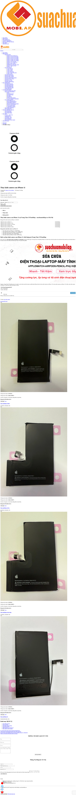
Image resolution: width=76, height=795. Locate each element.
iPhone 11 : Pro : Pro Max (11, 61)
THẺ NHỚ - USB (8, 116)
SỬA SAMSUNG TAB (9, 87)
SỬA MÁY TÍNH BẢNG (7, 725)
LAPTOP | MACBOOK (7, 40)
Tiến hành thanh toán (11, 793)
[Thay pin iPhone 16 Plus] (33, 391)
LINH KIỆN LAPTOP (11, 106)
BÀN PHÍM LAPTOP (11, 100)
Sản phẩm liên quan (3, 301)
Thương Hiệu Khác (8, 88)
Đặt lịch (1, 50)
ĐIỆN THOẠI (5, 38)
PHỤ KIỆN (5, 42)
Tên (1, 764)
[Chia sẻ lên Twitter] (2, 206)
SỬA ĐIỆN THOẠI (6, 723)
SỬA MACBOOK (6, 726)
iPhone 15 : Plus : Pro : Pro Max (12, 57)
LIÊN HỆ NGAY (6, 43)
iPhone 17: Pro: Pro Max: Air (12, 55)
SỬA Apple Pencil (8, 110)
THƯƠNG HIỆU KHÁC (9, 81)
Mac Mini (9, 95)
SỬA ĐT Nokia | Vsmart (9, 76)
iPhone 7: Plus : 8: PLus (11, 63)
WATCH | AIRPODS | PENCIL (8, 41)
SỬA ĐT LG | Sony (8, 79)
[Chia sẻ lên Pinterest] (6, 206)
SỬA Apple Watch (8, 111)
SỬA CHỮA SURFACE (9, 107)
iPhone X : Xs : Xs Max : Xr (12, 62)
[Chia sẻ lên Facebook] (1, 206)
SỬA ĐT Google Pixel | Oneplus (11, 77)
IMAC (8, 92)
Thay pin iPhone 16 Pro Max (5, 612)
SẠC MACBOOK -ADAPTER (13, 98)
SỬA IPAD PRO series (9, 85)
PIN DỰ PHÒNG (8, 118)
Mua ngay (2, 401)
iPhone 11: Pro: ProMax (9, 190)
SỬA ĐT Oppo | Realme (9, 75)
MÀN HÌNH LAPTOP (11, 102)
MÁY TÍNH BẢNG (6, 39)
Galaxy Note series (10, 71)
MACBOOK (9, 96)
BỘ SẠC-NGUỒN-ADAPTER (13, 103)
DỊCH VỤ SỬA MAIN (11, 97)
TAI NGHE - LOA (8, 117)
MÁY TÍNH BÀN (8, 108)
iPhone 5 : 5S (9, 66)
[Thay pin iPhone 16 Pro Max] (33, 600)
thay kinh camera (7, 299)
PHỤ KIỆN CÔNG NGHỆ (8, 728)
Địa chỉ (1, 769)
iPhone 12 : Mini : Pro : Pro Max (13, 60)
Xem (5, 401)
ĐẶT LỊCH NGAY (38, 754)
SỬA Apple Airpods (8, 112)
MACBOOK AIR (10, 93)
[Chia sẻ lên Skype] (9, 206)
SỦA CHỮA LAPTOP (9, 99)
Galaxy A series (10, 69)
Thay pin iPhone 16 (4, 716)
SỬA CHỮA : (5, 37)
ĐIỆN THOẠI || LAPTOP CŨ (8, 727)
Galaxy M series (10, 68)
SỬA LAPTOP (5, 724)
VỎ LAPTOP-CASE (11, 105)
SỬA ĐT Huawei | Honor (9, 78)
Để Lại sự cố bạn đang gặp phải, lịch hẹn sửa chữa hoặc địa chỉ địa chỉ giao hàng (14, 772)
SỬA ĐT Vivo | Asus (8, 80)
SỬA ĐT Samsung (8, 67)
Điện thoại (2, 765)
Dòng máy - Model (3, 202)
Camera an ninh (7, 115)
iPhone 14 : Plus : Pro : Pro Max (12, 58)
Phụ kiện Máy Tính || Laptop (10, 119)
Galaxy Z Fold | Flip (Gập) (12, 72)
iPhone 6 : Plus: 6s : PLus (11, 65)
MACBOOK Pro (10, 94)
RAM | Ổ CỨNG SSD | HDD (10, 90)
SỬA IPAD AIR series (9, 83)
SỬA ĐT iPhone (8, 54)
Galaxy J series (9, 73)
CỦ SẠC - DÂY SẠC (9, 114)
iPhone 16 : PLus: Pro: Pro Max (12, 56)
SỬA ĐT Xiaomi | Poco (9, 74)
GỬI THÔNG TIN (3, 773)
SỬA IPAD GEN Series (9, 84)
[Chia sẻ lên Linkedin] (4, 206)
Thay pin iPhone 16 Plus (5, 403)
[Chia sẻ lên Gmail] (7, 206)
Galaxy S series (10, 70)
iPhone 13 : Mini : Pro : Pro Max (13, 59)
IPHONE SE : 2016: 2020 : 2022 (13, 64)
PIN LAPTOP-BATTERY (12, 101)
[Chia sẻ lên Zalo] (11, 206)
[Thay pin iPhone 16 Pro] (33, 496)
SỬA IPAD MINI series (9, 86)
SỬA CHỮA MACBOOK (9, 91)
